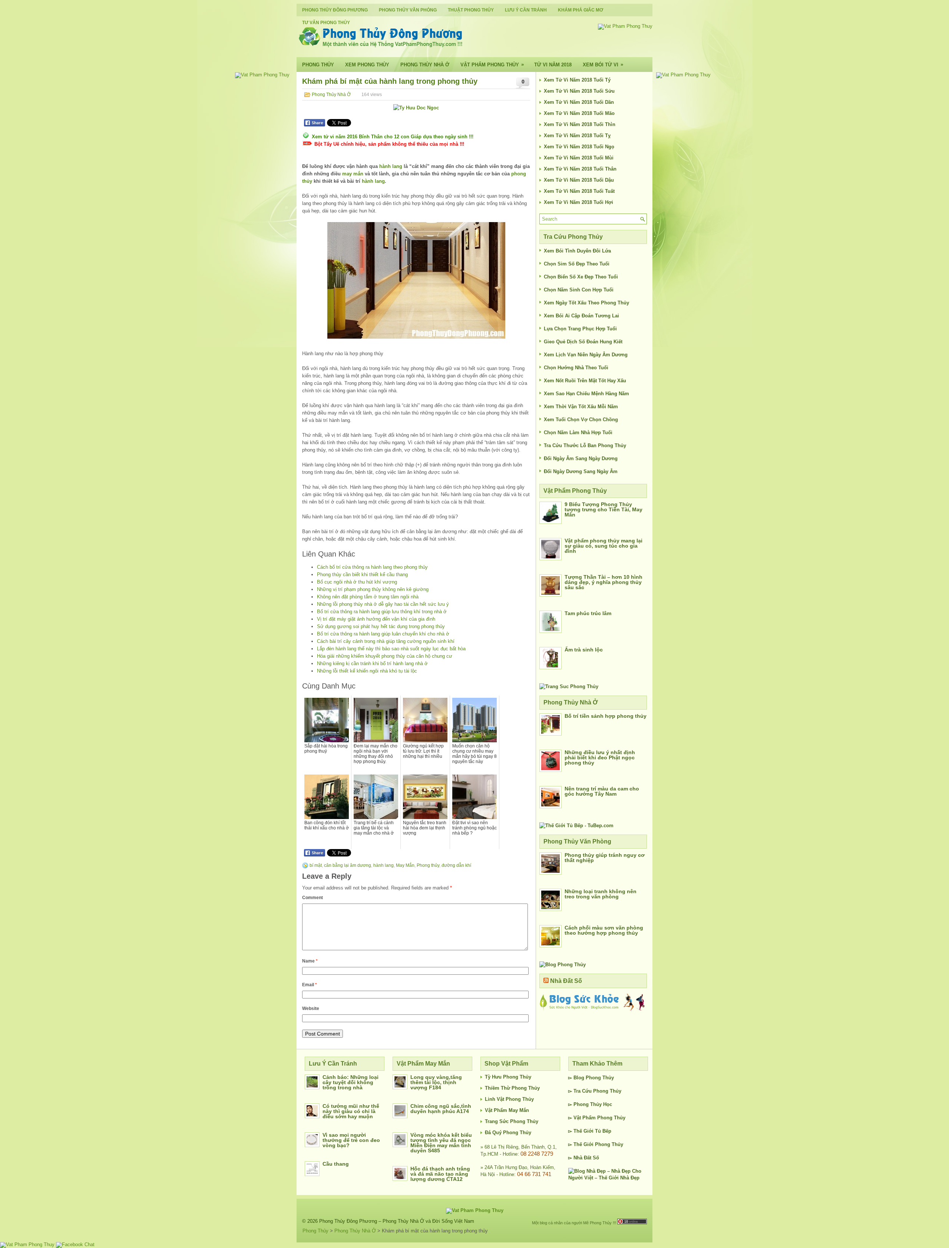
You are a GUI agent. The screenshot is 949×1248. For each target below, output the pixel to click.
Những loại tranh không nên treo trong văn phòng (600, 893)
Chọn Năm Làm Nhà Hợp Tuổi (578, 432)
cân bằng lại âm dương (347, 865)
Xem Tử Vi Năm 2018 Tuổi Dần (579, 102)
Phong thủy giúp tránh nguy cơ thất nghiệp (605, 857)
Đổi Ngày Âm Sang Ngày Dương (581, 458)
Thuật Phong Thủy (471, 10)
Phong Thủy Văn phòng (408, 10)
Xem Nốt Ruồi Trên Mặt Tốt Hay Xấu (585, 380)
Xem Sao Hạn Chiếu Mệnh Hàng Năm (586, 393)
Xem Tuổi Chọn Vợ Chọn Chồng (581, 419)
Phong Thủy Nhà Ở (424, 64)
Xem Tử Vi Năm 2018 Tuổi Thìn (579, 124)
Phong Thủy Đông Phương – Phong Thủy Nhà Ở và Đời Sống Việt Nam (396, 1221)
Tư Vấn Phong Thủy (326, 22)
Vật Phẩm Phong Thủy (492, 64)
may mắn (352, 173)
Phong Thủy (318, 64)
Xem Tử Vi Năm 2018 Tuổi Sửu (579, 91)
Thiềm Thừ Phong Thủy (512, 1088)
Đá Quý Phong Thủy (508, 1132)
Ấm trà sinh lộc (584, 650)
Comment (312, 897)
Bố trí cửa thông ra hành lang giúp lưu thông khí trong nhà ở (382, 611)
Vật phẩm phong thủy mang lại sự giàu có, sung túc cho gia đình (603, 546)
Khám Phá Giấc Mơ (580, 10)
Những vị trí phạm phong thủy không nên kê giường (373, 589)
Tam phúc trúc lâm (588, 613)
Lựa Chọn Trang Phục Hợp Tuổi (580, 328)
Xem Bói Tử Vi (603, 64)
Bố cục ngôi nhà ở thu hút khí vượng (357, 582)
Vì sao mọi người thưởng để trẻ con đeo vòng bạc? (351, 1140)
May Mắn (405, 865)
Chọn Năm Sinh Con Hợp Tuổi (579, 290)
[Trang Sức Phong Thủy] (568, 686)
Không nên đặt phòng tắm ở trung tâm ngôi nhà (368, 597)
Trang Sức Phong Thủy (511, 1121)
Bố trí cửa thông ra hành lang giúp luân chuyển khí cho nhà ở (383, 634)
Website (310, 1008)
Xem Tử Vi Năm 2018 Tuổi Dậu (579, 180)
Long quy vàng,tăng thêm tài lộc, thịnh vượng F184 (436, 1082)
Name (310, 961)
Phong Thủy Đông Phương (335, 10)
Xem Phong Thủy (367, 64)
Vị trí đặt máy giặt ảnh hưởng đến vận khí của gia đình (376, 619)
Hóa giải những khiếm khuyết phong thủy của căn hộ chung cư (384, 656)
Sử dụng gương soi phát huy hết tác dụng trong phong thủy (381, 626)
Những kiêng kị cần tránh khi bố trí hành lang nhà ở (372, 663)
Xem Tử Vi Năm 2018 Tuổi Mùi (579, 158)
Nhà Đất (582, 1157)
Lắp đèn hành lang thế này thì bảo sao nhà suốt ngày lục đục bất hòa (391, 648)
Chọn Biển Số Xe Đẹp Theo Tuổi (581, 277)
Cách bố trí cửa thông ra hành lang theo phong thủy (372, 567)
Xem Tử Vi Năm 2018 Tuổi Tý (577, 80)
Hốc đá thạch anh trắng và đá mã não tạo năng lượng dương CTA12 (440, 1174)
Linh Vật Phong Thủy (509, 1099)
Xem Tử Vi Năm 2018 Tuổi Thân (580, 169)
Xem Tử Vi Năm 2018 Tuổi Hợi (578, 202)
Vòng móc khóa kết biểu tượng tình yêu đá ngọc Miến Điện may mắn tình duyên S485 (441, 1142)
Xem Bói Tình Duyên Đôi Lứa (577, 251)
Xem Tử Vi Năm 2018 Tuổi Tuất (579, 191)
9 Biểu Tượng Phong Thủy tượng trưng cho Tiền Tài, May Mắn (603, 509)
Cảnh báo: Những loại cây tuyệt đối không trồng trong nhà (350, 1082)
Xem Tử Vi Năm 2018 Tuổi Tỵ (577, 135)
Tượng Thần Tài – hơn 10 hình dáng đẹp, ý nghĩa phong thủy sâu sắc (603, 582)
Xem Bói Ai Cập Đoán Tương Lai (581, 315)
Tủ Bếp (603, 1131)
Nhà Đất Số (566, 981)
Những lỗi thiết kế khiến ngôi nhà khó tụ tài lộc (367, 671)
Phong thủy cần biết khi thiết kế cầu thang (362, 574)
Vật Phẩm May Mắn (507, 1110)
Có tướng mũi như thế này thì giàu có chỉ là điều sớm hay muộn (351, 1111)
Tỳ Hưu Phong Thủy (508, 1077)
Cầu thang (336, 1164)
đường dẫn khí (456, 865)
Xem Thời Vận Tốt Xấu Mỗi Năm (581, 406)
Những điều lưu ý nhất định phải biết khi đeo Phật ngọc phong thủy (600, 757)
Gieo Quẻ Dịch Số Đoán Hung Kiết (583, 341)
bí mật (316, 865)
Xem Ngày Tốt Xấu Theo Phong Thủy (586, 303)
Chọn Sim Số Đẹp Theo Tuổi (576, 264)
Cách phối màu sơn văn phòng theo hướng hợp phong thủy (604, 930)
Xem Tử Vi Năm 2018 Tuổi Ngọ (579, 146)
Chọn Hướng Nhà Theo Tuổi (576, 367)
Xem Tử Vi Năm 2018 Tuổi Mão (579, 113)
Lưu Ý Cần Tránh (526, 10)
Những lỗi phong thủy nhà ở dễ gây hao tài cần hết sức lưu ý (383, 604)
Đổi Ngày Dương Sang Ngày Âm (581, 471)
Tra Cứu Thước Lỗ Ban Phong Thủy (585, 445)
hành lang (390, 166)
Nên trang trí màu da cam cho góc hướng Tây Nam (602, 791)
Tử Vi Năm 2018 (553, 64)
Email (309, 984)
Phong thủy (428, 865)
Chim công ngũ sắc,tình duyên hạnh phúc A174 (440, 1108)
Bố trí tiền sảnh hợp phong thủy (606, 716)
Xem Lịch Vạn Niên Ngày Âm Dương (586, 354)
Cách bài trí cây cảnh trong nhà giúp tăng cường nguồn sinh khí (385, 641)
